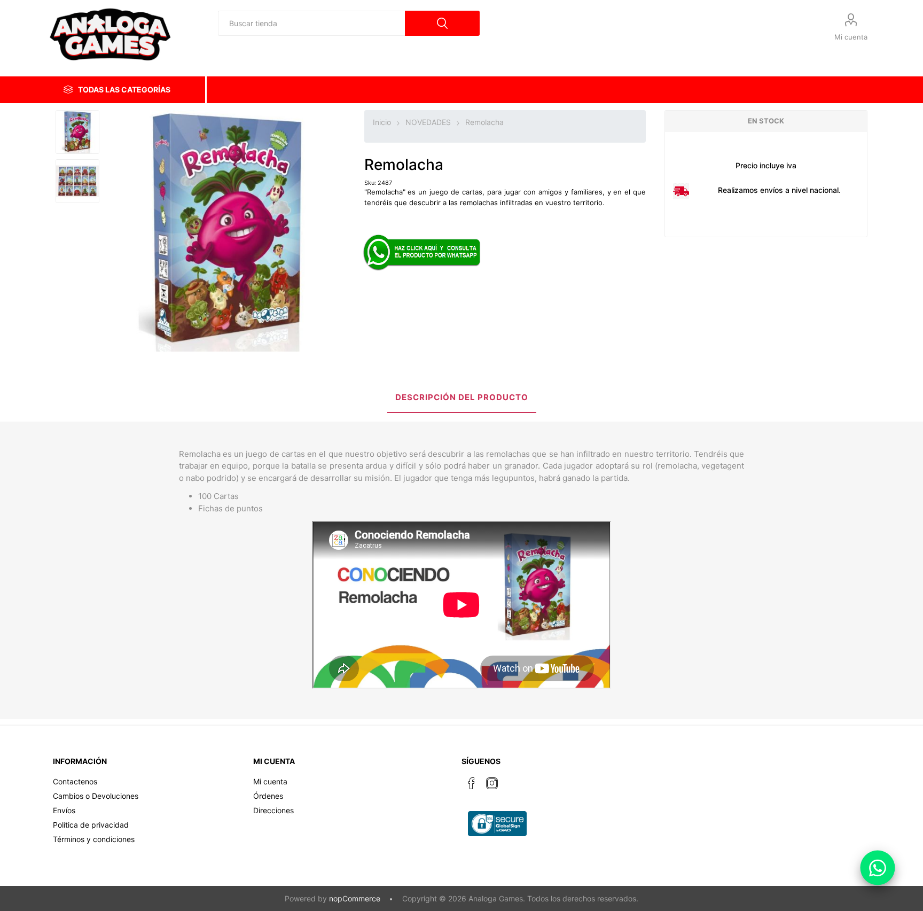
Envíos (64, 810)
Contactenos (75, 781)
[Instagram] (491, 783)
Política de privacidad (91, 824)
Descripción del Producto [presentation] (461, 397)
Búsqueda (442, 23)
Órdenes (268, 795)
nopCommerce (354, 898)
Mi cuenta (850, 37)
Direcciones (273, 810)
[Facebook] (471, 783)
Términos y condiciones (94, 839)
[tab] (461, 398)
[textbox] (311, 23)
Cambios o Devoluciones (95, 795)
